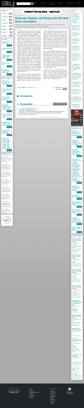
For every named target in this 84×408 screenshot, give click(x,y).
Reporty (52, 394)
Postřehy (52, 399)
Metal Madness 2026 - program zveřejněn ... (76, 48)
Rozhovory (53, 393)
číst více (9, 45)
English (52, 403)
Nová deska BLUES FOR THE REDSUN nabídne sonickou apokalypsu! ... (76, 76)
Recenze (52, 391)
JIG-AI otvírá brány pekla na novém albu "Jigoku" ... (76, 91)
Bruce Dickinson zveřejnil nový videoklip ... (76, 41)
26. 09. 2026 (5, 209)
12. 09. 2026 (5, 194)
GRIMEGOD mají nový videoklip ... (76, 106)
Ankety (52, 398)
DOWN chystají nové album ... (76, 34)
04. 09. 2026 (5, 179)
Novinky (43, 3)
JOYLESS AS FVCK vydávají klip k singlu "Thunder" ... (76, 84)
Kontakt (60, 3)
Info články (53, 396)
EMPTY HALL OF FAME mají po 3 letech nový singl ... (76, 27)
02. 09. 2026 (5, 172)
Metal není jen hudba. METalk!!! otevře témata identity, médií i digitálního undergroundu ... (76, 18)
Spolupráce (69, 3)
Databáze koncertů (52, 3)
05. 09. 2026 (5, 186)
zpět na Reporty (21, 15)
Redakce (78, 3)
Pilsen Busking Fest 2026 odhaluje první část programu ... (77, 99)
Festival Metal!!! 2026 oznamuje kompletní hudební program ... (76, 67)
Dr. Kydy (52, 401)
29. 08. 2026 (5, 157)
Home (35, 3)
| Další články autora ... (31, 87)
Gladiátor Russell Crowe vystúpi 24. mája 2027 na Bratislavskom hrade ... (76, 57)
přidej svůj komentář (61, 104)
